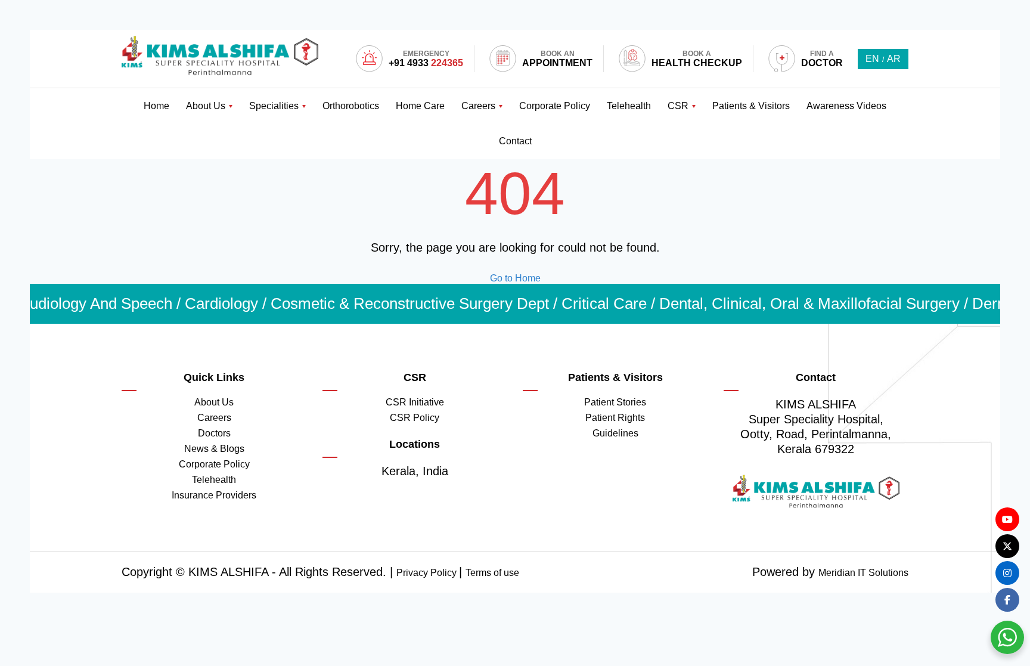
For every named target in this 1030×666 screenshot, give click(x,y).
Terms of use (492, 573)
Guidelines (615, 433)
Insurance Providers (214, 495)
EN (872, 59)
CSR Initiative (415, 402)
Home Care (420, 106)
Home (156, 106)
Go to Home (515, 278)
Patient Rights (615, 418)
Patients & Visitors (751, 106)
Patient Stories (615, 402)
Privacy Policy (427, 573)
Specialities (274, 106)
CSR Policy (414, 418)
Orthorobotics (350, 106)
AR (894, 59)
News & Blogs (214, 449)
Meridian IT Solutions (863, 573)
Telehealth (629, 106)
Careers (478, 106)
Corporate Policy (554, 106)
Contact (515, 141)
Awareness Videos (846, 106)
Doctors (214, 433)
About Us (205, 106)
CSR (678, 106)
